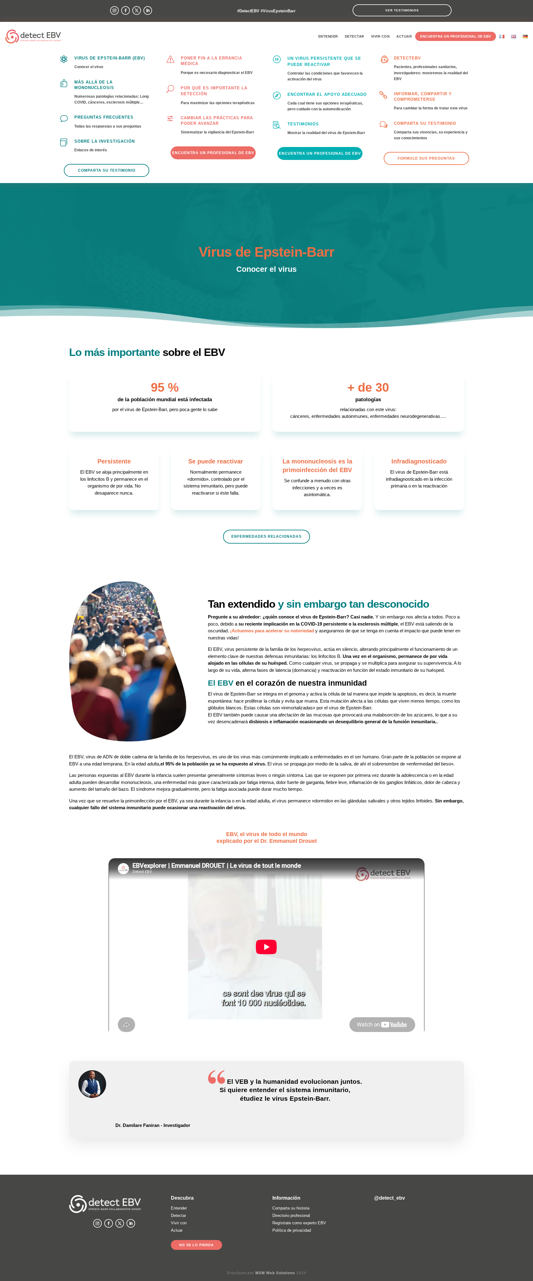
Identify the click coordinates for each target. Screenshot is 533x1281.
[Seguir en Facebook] (125, 10)
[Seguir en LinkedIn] (147, 10)
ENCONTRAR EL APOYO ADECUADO (327, 94)
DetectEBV (407, 58)
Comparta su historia (290, 1208)
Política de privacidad (291, 1230)
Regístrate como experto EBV (299, 1223)
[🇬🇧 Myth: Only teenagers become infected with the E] (388, 1222)
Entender (328, 36)
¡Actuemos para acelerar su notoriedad (272, 630)
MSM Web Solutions (275, 1273)
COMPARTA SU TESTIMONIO (425, 123)
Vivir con (380, 36)
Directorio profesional (291, 1215)
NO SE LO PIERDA (196, 1245)
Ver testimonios (402, 10)
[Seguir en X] (136, 10)
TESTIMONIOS (303, 124)
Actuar (404, 36)
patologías (368, 399)
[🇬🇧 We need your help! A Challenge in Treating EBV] (419, 1222)
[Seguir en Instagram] (114, 10)
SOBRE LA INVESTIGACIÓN (104, 141)
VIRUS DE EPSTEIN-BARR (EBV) (109, 58)
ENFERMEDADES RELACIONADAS (266, 536)
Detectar (354, 36)
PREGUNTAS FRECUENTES (104, 117)
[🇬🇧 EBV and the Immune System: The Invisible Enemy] (450, 1222)
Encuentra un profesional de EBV (455, 36)
